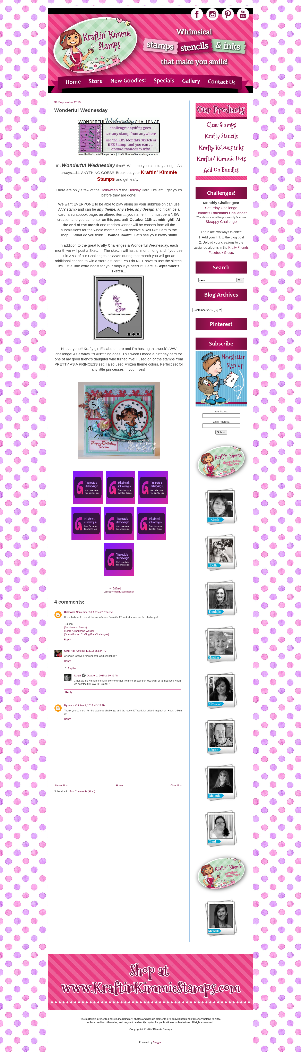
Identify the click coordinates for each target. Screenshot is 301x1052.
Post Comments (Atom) (82, 791)
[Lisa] (88, 504)
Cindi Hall (69, 650)
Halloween (109, 190)
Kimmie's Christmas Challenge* (221, 213)
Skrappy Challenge (221, 222)
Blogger (157, 1042)
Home (119, 785)
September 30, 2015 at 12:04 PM (94, 612)
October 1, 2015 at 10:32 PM (102, 675)
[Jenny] (119, 575)
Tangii (77, 675)
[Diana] (120, 504)
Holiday (134, 190)
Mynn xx (69, 705)
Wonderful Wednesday (122, 591)
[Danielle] (86, 540)
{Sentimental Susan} (75, 627)
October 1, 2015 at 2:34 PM (91, 650)
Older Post (176, 785)
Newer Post (61, 785)
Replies (72, 668)
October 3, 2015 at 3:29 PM (90, 705)
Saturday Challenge (221, 208)
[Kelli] (151, 540)
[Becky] (119, 540)
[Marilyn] (153, 504)
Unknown (69, 612)
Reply (67, 639)
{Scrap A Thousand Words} (79, 631)
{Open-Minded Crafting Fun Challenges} (86, 634)
